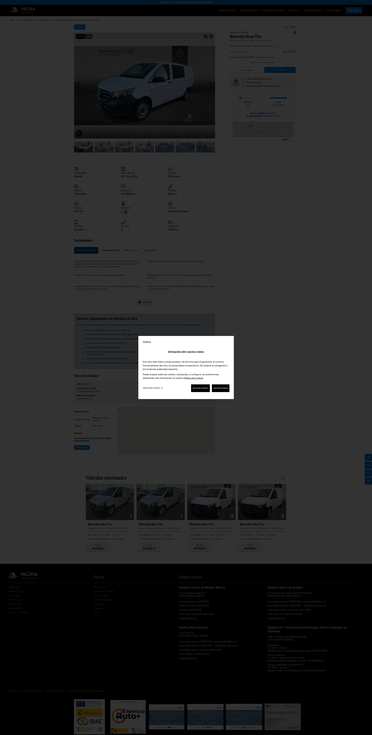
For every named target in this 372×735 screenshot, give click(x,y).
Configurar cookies (151, 388)
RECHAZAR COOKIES (200, 388)
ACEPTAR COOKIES (220, 388)
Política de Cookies (193, 378)
